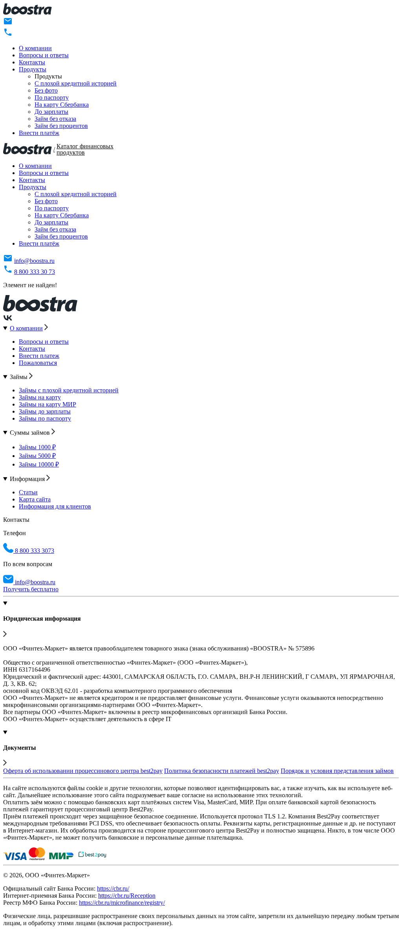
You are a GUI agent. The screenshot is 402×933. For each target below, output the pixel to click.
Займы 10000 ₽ (39, 464)
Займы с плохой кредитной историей (69, 390)
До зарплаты (51, 111)
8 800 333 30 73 (34, 271)
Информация (28, 479)
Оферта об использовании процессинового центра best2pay (83, 770)
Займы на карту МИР (47, 404)
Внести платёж (39, 132)
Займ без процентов (61, 125)
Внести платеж (39, 355)
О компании (35, 48)
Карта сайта (35, 499)
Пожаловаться (38, 362)
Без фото (46, 90)
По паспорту (52, 97)
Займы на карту (40, 397)
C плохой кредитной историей (76, 83)
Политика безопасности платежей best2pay (221, 770)
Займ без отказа (55, 118)
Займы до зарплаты (45, 411)
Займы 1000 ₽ (37, 447)
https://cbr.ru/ (113, 888)
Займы (19, 377)
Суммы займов (30, 432)
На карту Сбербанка (62, 104)
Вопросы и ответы (44, 55)
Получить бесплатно (30, 589)
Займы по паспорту (45, 418)
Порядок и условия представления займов (337, 770)
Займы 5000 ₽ (37, 455)
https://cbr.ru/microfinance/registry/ (122, 902)
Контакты (32, 62)
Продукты (32, 69)
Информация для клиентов (55, 506)
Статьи (28, 492)
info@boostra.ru (34, 260)
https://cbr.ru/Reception (126, 895)
